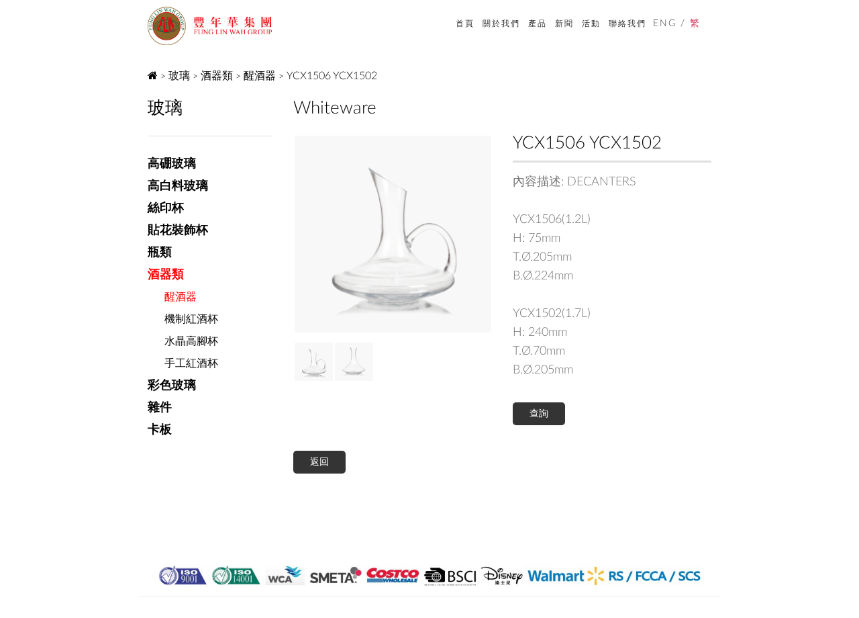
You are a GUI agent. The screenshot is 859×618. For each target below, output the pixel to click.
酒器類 (217, 76)
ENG (664, 23)
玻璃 (179, 76)
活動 (591, 23)
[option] (392, 234)
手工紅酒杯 (191, 363)
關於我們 (501, 23)
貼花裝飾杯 (178, 230)
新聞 (564, 23)
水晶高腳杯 (191, 341)
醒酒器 (260, 76)
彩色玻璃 (172, 386)
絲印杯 (166, 208)
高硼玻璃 (172, 164)
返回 (319, 462)
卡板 (160, 430)
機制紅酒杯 (191, 319)
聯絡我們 (627, 23)
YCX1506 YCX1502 (332, 76)
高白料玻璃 (178, 186)
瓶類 (160, 253)
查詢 (538, 413)
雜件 (160, 408)
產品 (537, 23)
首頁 (465, 23)
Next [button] (303, 234)
